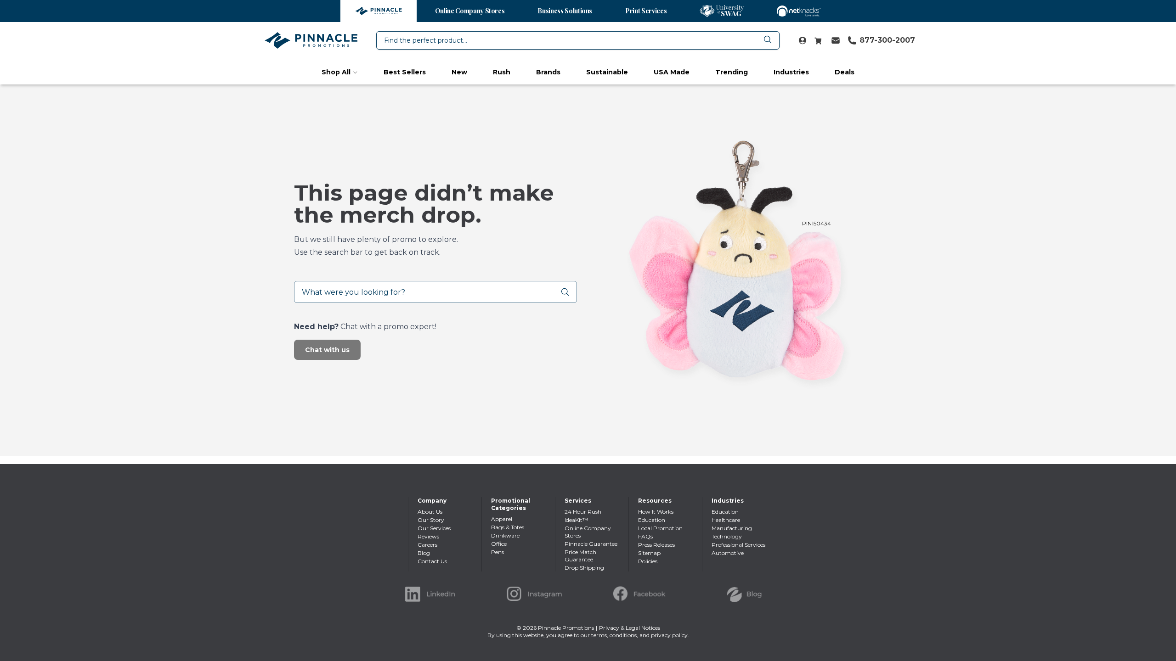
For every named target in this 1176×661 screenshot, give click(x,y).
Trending (731, 72)
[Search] (568, 292)
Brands (548, 72)
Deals (844, 72)
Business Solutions (564, 10)
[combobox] (578, 40)
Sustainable (607, 72)
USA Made (672, 72)
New (459, 72)
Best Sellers (405, 72)
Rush (501, 72)
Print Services (646, 10)
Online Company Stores (470, 10)
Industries (791, 72)
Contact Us (432, 561)
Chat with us (327, 350)
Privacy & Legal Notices (629, 627)
